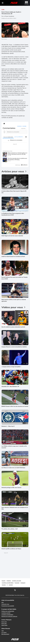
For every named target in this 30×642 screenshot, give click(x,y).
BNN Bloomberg (5, 634)
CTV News (3, 632)
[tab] (8, 137)
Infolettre (9, 580)
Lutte (3, 9)
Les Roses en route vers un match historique (13, 467)
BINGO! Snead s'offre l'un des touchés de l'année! (15, 406)
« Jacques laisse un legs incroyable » (11, 367)
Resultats (26, 4)
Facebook (17, 582)
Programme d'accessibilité (7, 605)
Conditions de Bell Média (7, 582)
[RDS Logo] (14, 3)
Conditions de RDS (5, 613)
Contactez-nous (5, 604)
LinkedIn (11, 584)
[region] (15, 146)
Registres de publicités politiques (9, 616)
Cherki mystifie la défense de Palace (11, 549)
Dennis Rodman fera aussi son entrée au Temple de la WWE (15, 278)
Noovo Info (4, 621)
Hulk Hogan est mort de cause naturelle (12, 236)
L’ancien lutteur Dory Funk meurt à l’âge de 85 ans (14, 191)
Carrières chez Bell (16, 580)
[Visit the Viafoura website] (24, 165)
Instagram (23, 582)
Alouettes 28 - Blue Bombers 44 (10, 386)
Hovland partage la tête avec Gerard (11, 487)
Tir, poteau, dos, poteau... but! (10, 529)
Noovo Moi (4, 623)
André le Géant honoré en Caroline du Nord (13, 256)
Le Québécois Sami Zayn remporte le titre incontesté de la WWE (13, 214)
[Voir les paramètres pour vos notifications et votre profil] (4, 123)
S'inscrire (24, 126)
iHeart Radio (4, 625)
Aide (2, 602)
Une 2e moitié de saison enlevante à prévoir (13, 327)
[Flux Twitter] (15, 590)
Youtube (4, 584)
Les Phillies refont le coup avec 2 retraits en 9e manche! (14, 447)
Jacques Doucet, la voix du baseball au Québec (14, 347)
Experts (3, 580)
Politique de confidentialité (7, 611)
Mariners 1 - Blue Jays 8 (8, 426)
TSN (2, 630)
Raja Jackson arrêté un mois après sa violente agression (14, 300)
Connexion (19, 126)
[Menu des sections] (2, 2)
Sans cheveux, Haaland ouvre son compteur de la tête (15, 508)
